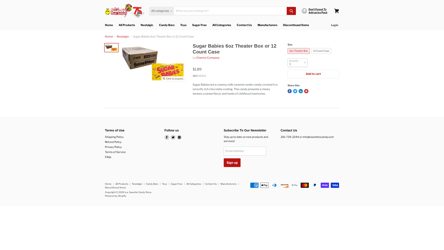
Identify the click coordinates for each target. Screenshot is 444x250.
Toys (183, 25)
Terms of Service (115, 152)
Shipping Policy (114, 137)
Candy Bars (166, 25)
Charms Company (207, 57)
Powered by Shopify (115, 195)
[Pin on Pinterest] (306, 91)
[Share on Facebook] (290, 91)
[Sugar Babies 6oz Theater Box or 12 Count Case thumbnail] (111, 47)
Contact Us (244, 25)
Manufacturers (267, 25)
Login (334, 25)
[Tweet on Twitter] (295, 91)
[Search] (291, 11)
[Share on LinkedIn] (301, 91)
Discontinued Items (296, 25)
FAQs (108, 157)
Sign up (232, 162)
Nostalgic (147, 25)
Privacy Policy (113, 147)
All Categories (221, 25)
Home (109, 25)
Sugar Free (199, 25)
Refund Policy (113, 142)
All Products (127, 25)
